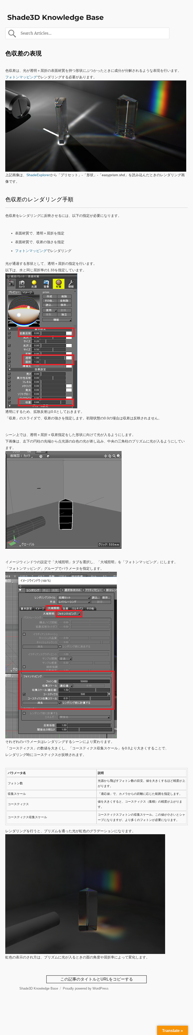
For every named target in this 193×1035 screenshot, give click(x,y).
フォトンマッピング (21, 77)
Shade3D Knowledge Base (55, 17)
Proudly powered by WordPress (86, 988)
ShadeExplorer (38, 175)
